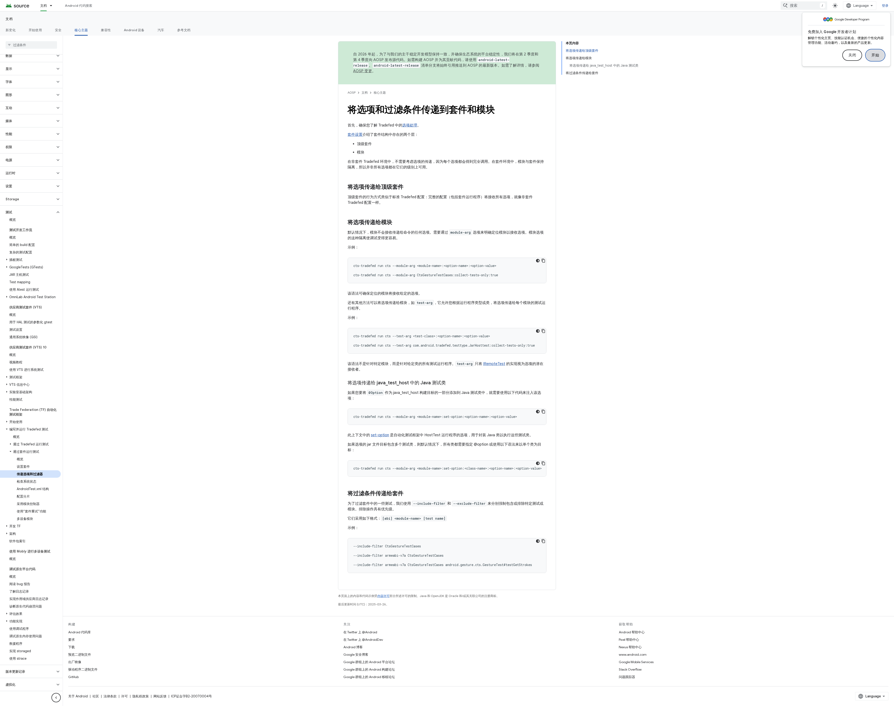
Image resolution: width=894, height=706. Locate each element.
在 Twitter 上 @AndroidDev (363, 640)
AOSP (352, 93)
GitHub (73, 677)
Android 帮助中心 (632, 632)
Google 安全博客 (355, 654)
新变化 (11, 30)
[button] (27, 55)
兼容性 (106, 30)
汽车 (161, 30)
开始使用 (35, 30)
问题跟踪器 (627, 677)
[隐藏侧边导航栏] (56, 697)
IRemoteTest (494, 364)
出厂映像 (74, 662)
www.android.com (633, 654)
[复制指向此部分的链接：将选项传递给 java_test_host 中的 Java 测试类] (450, 383)
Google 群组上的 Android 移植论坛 (369, 677)
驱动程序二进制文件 (83, 669)
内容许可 (383, 596)
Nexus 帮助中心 (630, 647)
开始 (875, 55)
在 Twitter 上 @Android (360, 632)
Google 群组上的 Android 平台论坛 (369, 662)
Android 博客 (353, 647)
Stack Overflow (630, 669)
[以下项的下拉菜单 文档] (53, 5)
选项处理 (409, 125)
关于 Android (78, 696)
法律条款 (110, 696)
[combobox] (804, 5)
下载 (71, 647)
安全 (58, 30)
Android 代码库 (79, 632)
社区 (95, 696)
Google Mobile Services (636, 662)
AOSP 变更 (362, 71)
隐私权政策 (140, 696)
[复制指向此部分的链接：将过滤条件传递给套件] (408, 494)
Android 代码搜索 (78, 5)
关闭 (852, 55)
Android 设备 (134, 30)
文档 (43, 5)
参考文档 (183, 30)
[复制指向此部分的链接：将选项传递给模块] (397, 222)
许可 (124, 696)
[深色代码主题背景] (538, 260)
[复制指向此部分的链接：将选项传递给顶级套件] (408, 187)
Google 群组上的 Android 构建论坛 (369, 669)
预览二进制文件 (79, 654)
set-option (380, 435)
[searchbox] (31, 45)
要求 (71, 640)
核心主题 (81, 30)
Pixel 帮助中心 (629, 640)
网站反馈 (159, 696)
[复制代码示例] (543, 260)
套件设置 (355, 134)
